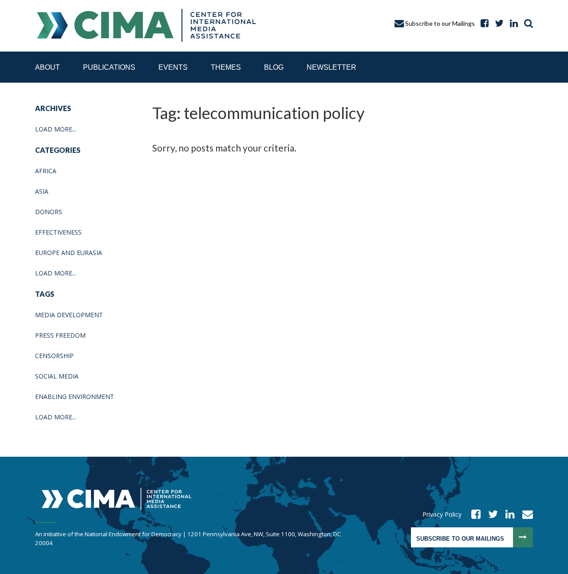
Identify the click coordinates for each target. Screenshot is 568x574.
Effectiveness (58, 232)
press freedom (60, 335)
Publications (109, 67)
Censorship (54, 355)
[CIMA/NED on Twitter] (490, 514)
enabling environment (74, 396)
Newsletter (331, 67)
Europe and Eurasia (68, 252)
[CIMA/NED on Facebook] (473, 514)
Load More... (55, 129)
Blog (274, 67)
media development (69, 315)
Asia (41, 191)
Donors (48, 211)
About (47, 67)
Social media (57, 376)
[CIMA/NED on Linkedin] (507, 514)
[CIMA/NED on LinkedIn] (511, 23)
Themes (226, 67)
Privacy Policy (442, 514)
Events (173, 67)
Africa (45, 171)
